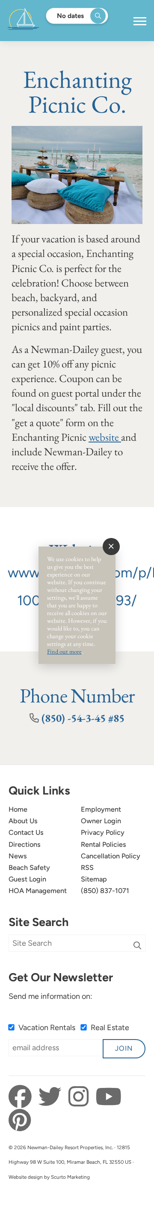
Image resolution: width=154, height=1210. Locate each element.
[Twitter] (52, 1097)
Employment (101, 809)
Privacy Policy (102, 832)
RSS (87, 867)
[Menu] (139, 21)
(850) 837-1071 (105, 891)
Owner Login (101, 821)
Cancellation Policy (110, 856)
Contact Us (26, 832)
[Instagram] (80, 1097)
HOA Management (38, 891)
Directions (25, 844)
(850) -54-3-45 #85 (82, 718)
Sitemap (94, 879)
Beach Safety (29, 867)
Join (124, 1048)
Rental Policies (103, 844)
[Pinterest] (20, 1120)
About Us (23, 821)
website (105, 437)
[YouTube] (108, 1097)
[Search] (137, 945)
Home (18, 809)
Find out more (64, 651)
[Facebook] (22, 1097)
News (18, 856)
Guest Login (27, 879)
